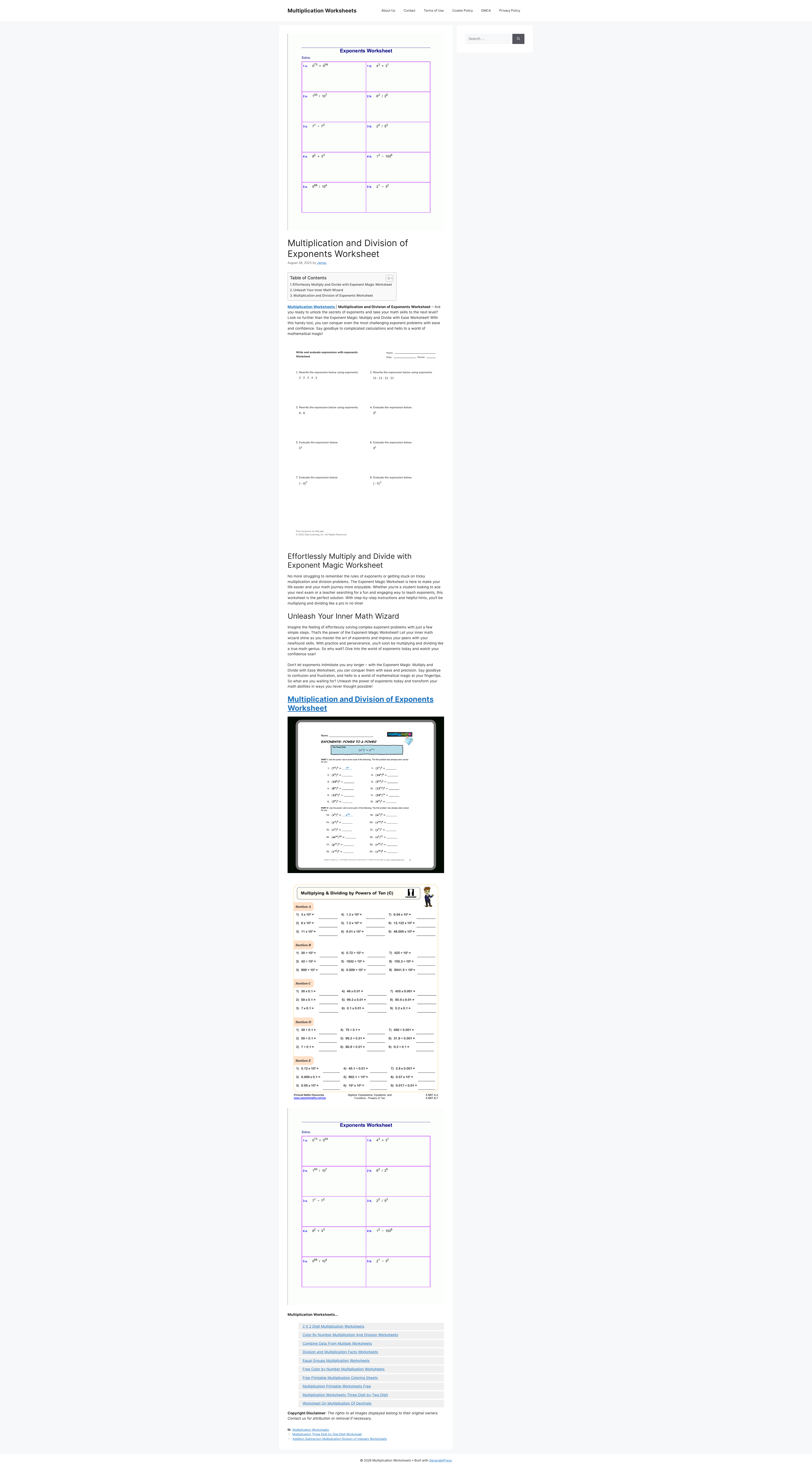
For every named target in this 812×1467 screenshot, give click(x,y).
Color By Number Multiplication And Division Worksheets (350, 1335)
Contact (409, 10)
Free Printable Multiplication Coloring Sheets (340, 1378)
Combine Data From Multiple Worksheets (337, 1343)
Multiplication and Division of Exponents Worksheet (333, 295)
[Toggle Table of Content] (387, 278)
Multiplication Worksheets (322, 10)
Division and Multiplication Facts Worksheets (340, 1352)
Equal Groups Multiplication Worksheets (336, 1361)
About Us (388, 10)
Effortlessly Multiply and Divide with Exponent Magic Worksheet (342, 284)
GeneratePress (440, 1460)
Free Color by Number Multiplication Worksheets (344, 1369)
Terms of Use (434, 10)
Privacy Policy (509, 10)
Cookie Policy (462, 10)
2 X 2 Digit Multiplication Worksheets (333, 1326)
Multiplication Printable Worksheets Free (337, 1386)
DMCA (486, 10)
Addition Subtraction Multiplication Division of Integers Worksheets (339, 1439)
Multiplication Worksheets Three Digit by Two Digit (345, 1395)
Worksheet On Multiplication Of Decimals (337, 1403)
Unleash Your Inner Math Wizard (318, 290)
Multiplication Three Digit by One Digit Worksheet (327, 1434)
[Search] (518, 39)
